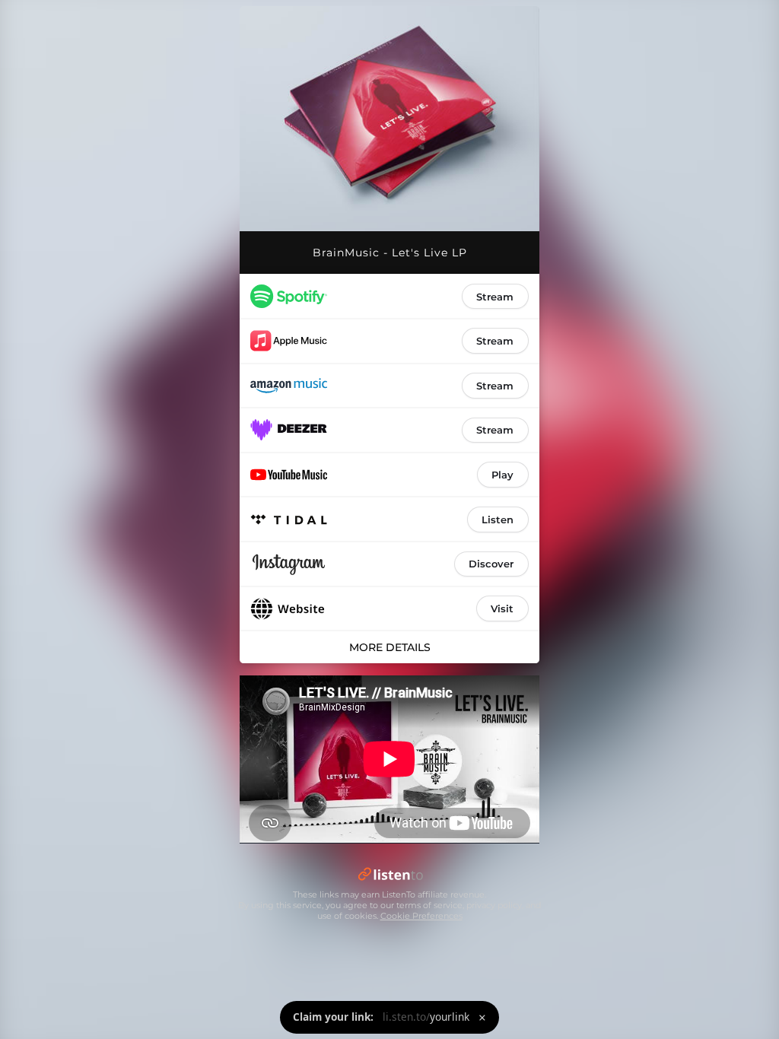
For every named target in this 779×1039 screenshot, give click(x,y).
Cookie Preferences (421, 915)
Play (502, 475)
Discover (491, 564)
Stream (495, 297)
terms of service (429, 905)
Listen (498, 519)
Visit (502, 608)
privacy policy (494, 905)
